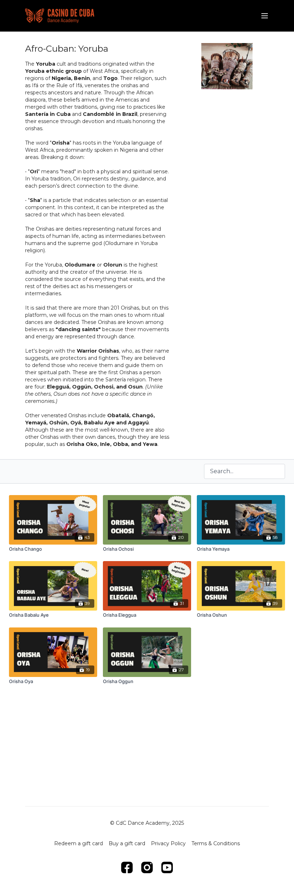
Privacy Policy (168, 843)
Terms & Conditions (215, 843)
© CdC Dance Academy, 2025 (147, 822)
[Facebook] (127, 867)
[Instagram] (147, 867)
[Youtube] (167, 867)
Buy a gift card (127, 843)
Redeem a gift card (78, 843)
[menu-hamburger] (264, 15)
